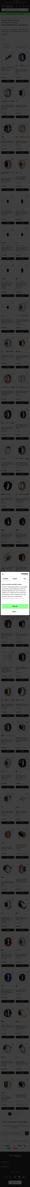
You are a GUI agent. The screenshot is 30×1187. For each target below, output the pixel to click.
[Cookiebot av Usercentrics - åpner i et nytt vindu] (21, 574)
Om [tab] (25, 578)
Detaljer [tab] (15, 578)
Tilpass (14, 611)
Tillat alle (15, 606)
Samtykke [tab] (5, 578)
